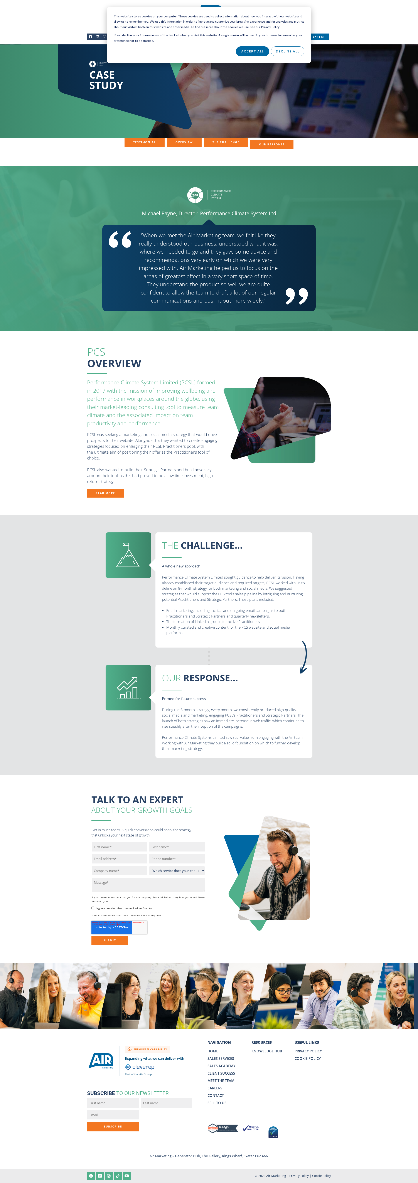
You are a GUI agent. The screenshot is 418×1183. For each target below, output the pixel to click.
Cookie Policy (321, 1176)
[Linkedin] (97, 37)
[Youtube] (127, 1176)
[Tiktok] (118, 1176)
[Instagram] (104, 37)
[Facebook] (90, 37)
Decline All (287, 51)
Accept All (252, 51)
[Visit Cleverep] (139, 1067)
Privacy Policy (299, 1176)
